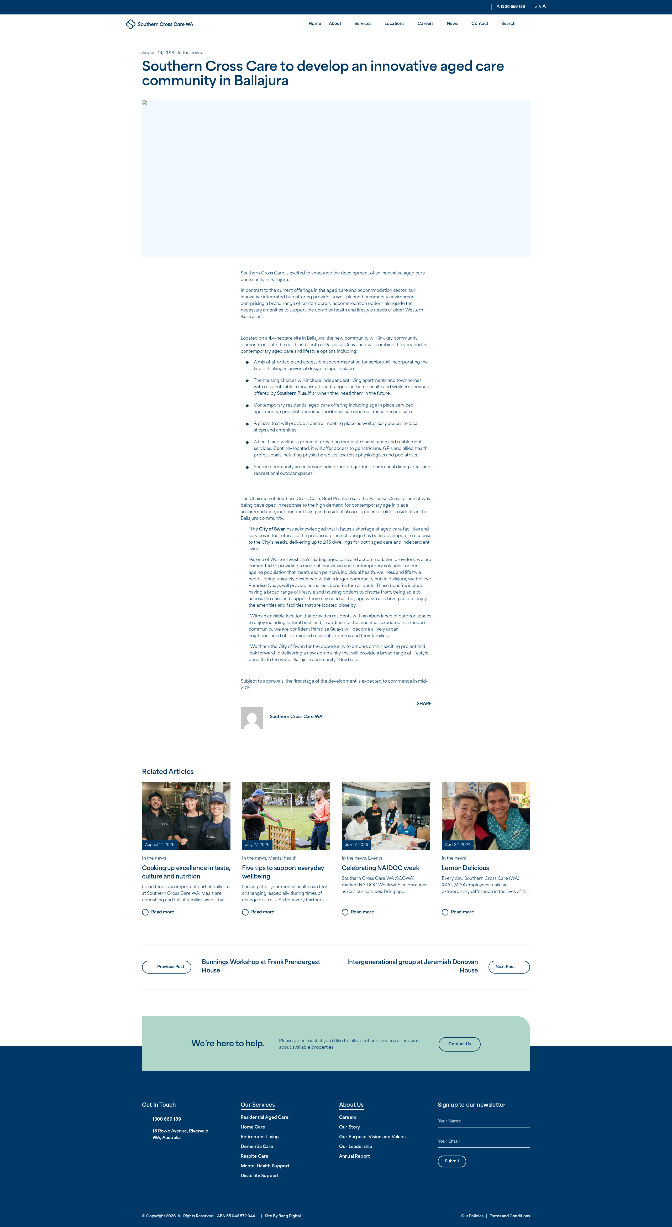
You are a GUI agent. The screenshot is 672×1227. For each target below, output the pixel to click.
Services (362, 24)
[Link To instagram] (169, 1152)
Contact (479, 24)
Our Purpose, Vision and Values (372, 1137)
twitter (424, 722)
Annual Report (354, 1157)
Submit (452, 1161)
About (335, 24)
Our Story (349, 1127)
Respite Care (255, 1157)
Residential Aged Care (264, 1118)
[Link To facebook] (144, 1152)
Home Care (253, 1127)
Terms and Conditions (510, 1216)
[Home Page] (176, 24)
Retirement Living (260, 1137)
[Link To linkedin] (161, 1152)
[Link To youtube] (152, 1152)
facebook (424, 712)
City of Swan (272, 529)
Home (315, 24)
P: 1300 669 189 (510, 7)
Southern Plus (291, 394)
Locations (395, 24)
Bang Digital (290, 1216)
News (452, 24)
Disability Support (260, 1176)
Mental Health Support (265, 1166)
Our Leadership (355, 1147)
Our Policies (472, 1216)
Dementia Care (257, 1147)
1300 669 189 (167, 1119)
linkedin (424, 731)
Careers (426, 24)
